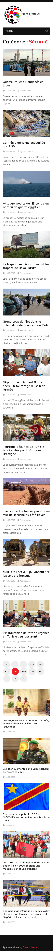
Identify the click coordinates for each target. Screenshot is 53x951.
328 (7, 671)
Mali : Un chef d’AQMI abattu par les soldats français (26, 573)
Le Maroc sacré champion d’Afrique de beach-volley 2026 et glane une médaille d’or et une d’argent (26, 865)
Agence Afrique (26, 90)
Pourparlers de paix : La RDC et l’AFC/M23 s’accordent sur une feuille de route (26, 817)
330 (24, 671)
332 (41, 671)
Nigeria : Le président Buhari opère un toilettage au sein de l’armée (24, 385)
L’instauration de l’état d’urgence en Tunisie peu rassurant (26, 634)
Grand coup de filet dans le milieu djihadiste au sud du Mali (25, 323)
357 (15, 678)
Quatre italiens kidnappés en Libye (23, 83)
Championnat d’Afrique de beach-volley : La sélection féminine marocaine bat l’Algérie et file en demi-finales (26, 914)
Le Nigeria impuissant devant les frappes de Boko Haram (26, 266)
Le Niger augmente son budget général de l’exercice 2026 (26, 770)
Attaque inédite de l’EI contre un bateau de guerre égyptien (26, 205)
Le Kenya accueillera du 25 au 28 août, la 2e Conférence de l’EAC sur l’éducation (26, 723)
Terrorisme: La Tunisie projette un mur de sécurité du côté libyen (26, 512)
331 (32, 671)
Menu (10, 31)
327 (40, 664)
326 (32, 664)
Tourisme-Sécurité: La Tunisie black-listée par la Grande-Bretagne (23, 450)
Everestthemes (31, 947)
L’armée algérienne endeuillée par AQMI (24, 144)
